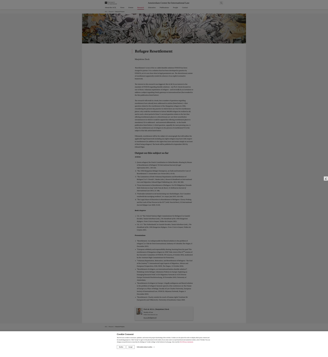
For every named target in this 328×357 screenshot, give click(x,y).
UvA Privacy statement (186, 342)
